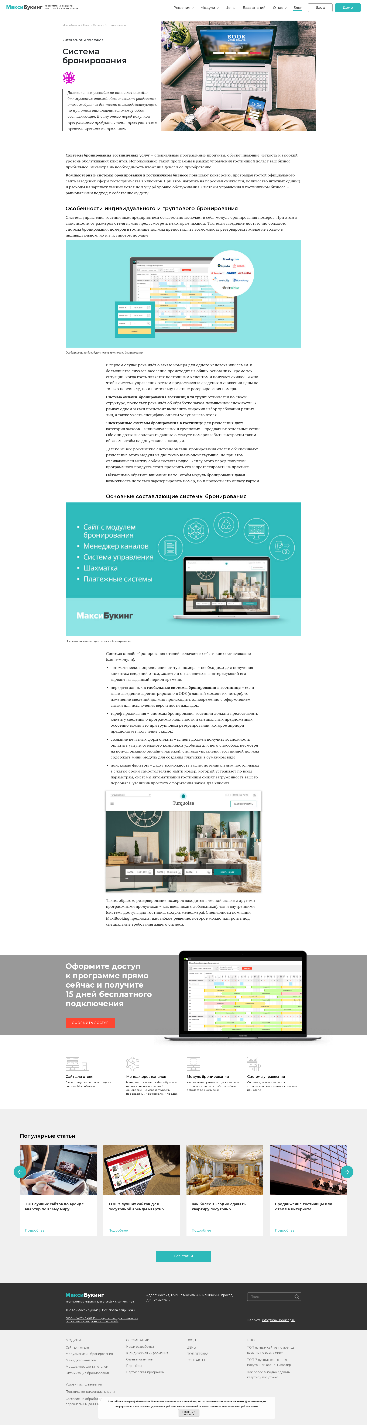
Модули (207, 8)
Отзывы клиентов (139, 1359)
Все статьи (183, 1256)
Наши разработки (140, 1347)
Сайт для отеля (77, 1347)
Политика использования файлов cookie (234, 1406)
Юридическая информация (147, 1353)
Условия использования (84, 1384)
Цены (230, 8)
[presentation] (20, 1172)
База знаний (254, 8)
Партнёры (134, 1366)
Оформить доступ (90, 1023)
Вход (320, 8)
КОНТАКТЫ (196, 1360)
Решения (182, 8)
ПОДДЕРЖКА (197, 1354)
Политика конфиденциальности (90, 1392)
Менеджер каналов (81, 1360)
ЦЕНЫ (192, 1347)
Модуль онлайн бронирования (89, 1354)
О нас (278, 8)
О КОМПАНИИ (138, 1340)
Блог (297, 8)
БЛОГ (251, 1340)
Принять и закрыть (188, 1413)
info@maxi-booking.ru (278, 1320)
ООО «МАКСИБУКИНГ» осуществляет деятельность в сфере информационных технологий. (102, 1319)
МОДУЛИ (73, 1340)
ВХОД (191, 1340)
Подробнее (34, 1230)
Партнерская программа (145, 1372)
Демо (348, 8)
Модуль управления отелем (87, 1367)
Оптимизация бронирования (88, 1373)
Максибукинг (71, 25)
